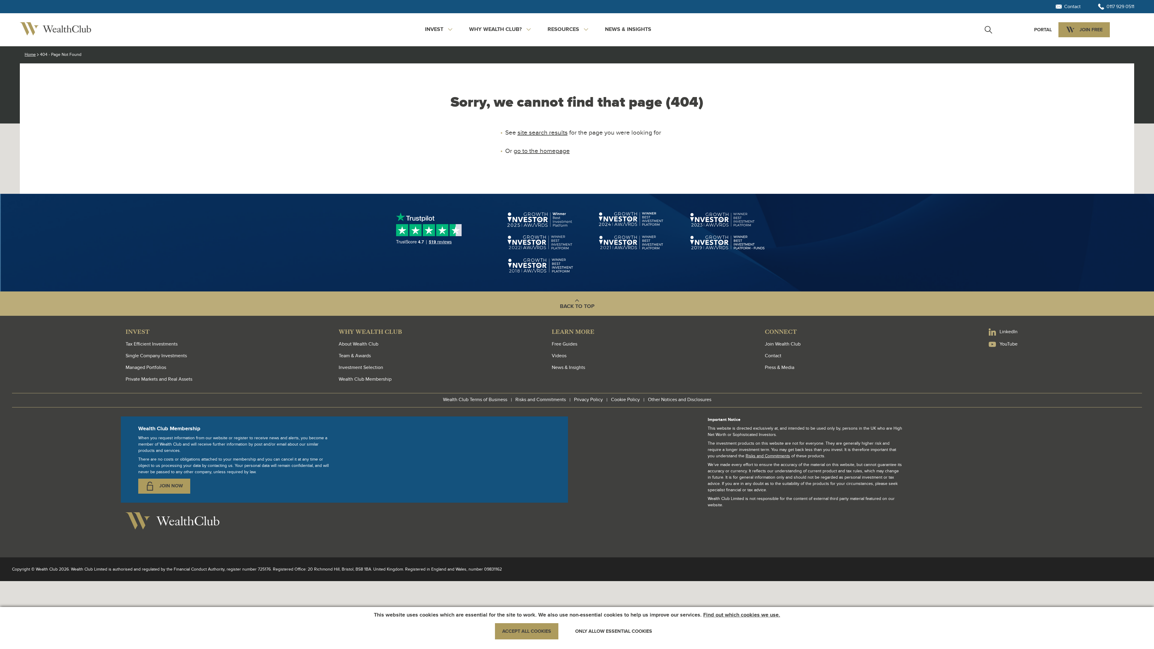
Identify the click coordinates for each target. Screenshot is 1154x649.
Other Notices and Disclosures (679, 400)
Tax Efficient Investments (152, 344)
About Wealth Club (358, 344)
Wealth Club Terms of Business (475, 400)
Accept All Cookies (526, 631)
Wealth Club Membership (365, 379)
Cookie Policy (625, 400)
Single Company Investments (156, 356)
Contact (773, 356)
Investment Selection (361, 367)
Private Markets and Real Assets (159, 379)
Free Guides (564, 344)
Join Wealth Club (783, 344)
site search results (542, 132)
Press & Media (779, 367)
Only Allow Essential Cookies (613, 631)
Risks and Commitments (540, 400)
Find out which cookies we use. (741, 615)
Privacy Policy (588, 400)
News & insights (628, 29)
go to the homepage (542, 151)
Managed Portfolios (146, 367)
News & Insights (568, 367)
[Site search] (988, 29)
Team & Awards (355, 356)
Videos (559, 356)
